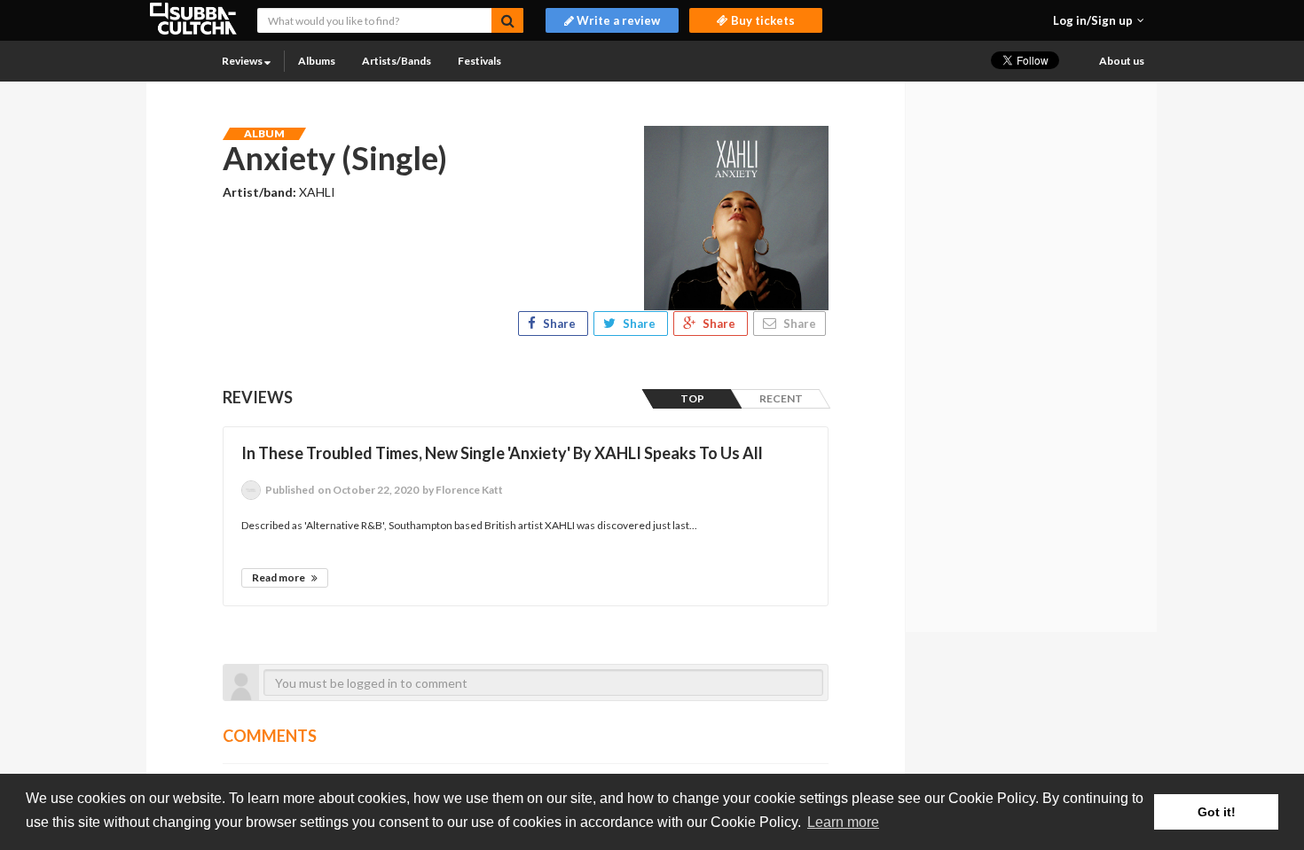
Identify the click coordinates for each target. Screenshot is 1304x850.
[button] (1099, 20)
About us (1121, 60)
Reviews (243, 60)
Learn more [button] (843, 822)
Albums (316, 60)
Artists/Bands (396, 60)
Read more (279, 577)
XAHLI (317, 191)
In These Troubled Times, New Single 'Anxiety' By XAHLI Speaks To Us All (502, 453)
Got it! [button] (1217, 812)
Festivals (479, 60)
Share (559, 323)
